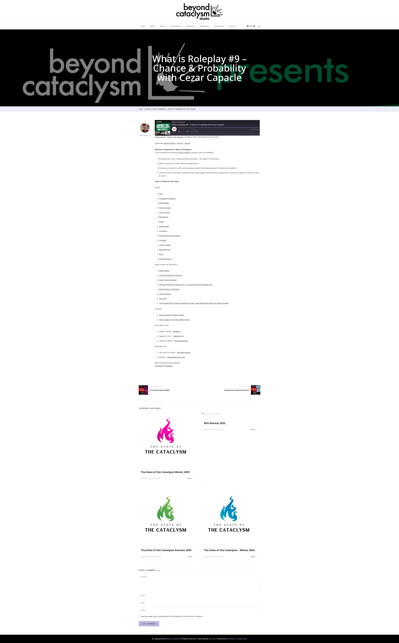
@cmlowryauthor (184, 352)
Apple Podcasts (169, 143)
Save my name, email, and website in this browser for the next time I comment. (172, 616)
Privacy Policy (241, 639)
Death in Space (165, 208)
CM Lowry (212, 639)
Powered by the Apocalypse (169, 236)
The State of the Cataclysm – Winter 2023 (229, 550)
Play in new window (175, 137)
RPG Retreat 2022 (214, 423)
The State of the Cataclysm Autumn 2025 (166, 550)
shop (152, 26)
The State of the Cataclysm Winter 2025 (165, 472)
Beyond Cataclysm (173, 639)
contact (231, 26)
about (162, 26)
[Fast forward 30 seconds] (199, 131)
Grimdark (162, 240)
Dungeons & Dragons (167, 198)
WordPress (231, 639)
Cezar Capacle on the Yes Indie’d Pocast (174, 320)
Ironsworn (163, 231)
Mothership (163, 217)
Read (190, 478)
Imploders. (169, 366)
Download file (160, 137)
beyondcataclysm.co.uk (176, 357)
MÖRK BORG (164, 203)
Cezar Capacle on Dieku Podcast (171, 315)
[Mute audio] (181, 131)
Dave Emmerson (145, 135)
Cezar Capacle (184, 152)
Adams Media (164, 271)
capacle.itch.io (178, 336)
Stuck (161, 254)
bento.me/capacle (181, 341)
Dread (161, 222)
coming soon (219, 26)
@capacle (176, 331)
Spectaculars (164, 226)
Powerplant (159, 366)
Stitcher (180, 143)
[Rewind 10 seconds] (188, 131)
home (143, 26)
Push (161, 194)
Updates (144, 468)
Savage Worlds (164, 249)
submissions (204, 26)
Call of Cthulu (164, 212)
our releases (175, 26)
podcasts (189, 26)
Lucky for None (165, 245)
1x (193, 131)
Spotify (187, 143)
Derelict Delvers (165, 259)
